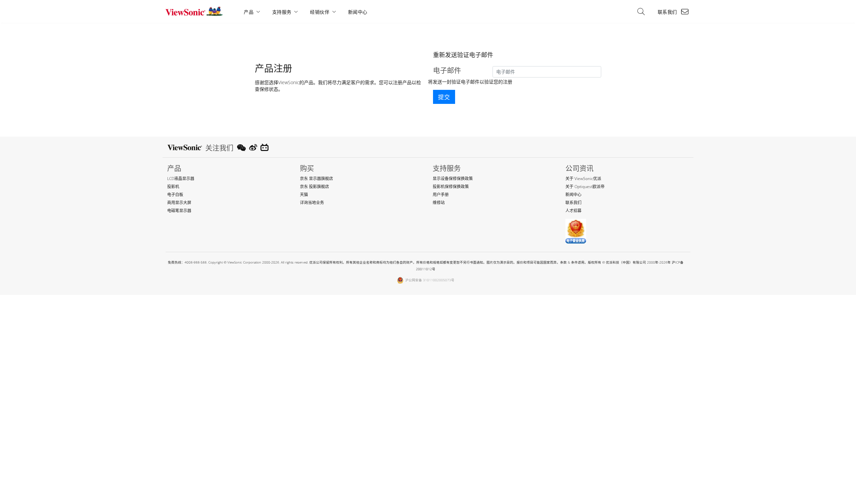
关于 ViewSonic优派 (583, 178)
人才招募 (573, 210)
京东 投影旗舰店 (314, 186)
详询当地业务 (312, 202)
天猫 (304, 194)
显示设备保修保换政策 (453, 178)
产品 (248, 12)
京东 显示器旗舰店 (316, 178)
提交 (444, 97)
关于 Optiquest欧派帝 (585, 186)
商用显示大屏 (179, 202)
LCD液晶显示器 (180, 178)
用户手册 (441, 194)
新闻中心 (357, 12)
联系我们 (667, 12)
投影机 (173, 186)
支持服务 (282, 12)
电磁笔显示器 (179, 210)
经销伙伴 (319, 12)
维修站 (439, 202)
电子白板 (175, 194)
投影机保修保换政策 (451, 186)
